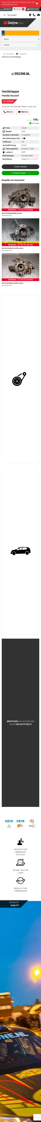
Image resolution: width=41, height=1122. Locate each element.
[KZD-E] (9, 821)
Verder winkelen (20, 167)
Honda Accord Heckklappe (11, 57)
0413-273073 (32, 159)
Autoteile (23, 54)
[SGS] (32, 821)
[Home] (17, 54)
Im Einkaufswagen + (20, 173)
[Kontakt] (38, 15)
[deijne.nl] (15, 23)
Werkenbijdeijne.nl (9, 5)
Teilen (19, 9)
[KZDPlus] (20, 821)
